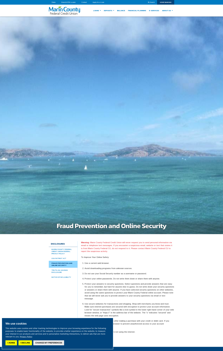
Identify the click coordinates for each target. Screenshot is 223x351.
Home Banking (167, 2)
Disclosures (58, 243)
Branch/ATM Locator (68, 2)
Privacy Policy (26, 336)
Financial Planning (137, 10)
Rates (54, 2)
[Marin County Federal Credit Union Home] (64, 10)
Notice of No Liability (61, 277)
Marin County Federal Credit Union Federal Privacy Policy (61, 251)
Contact (84, 2)
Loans (96, 10)
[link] (26, 336)
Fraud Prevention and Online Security (61, 264)
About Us (166, 10)
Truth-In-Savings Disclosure (59, 271)
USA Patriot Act (58, 258)
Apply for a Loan (100, 2)
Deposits (108, 10)
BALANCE (121, 10)
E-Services (154, 10)
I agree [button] (11, 343)
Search (152, 2)
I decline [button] (25, 343)
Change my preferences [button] (48, 343)
